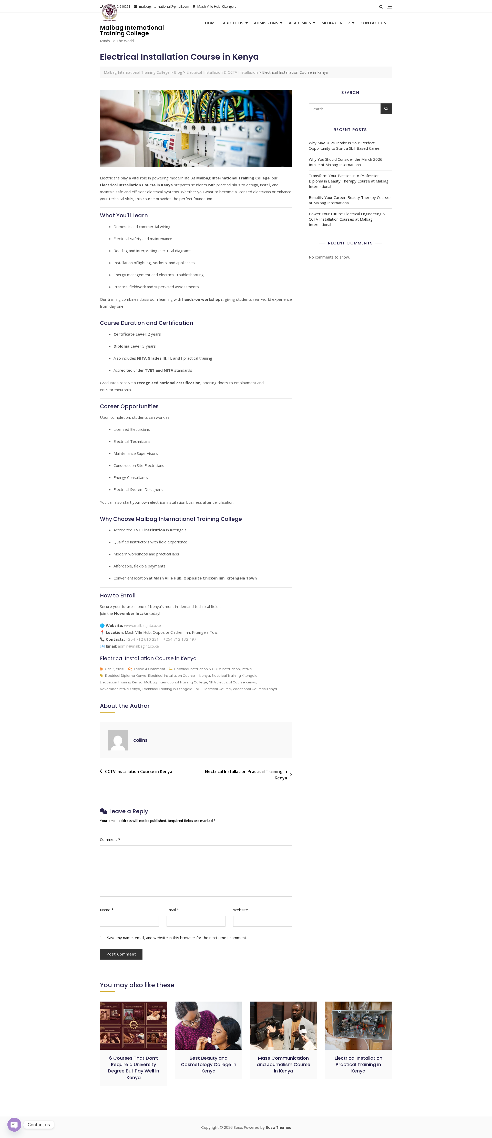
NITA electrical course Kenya (232, 682)
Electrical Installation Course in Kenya (179, 675)
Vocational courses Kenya (255, 688)
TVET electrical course (212, 688)
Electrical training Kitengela (235, 675)
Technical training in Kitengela (167, 688)
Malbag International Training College (132, 30)
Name (107, 909)
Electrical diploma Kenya (125, 675)
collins (140, 740)
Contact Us (373, 22)
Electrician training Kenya (121, 682)
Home (211, 22)
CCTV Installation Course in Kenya (138, 771)
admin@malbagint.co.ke (138, 646)
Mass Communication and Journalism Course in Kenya (283, 1064)
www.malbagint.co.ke (142, 625)
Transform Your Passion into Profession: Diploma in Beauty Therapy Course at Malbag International (348, 181)
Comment (110, 839)
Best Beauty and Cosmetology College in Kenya (208, 1064)
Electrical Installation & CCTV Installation (207, 669)
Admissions (266, 22)
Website (240, 909)
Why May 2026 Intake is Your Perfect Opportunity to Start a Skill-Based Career (345, 145)
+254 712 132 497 (179, 639)
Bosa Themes (278, 1127)
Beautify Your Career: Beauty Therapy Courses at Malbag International (350, 200)
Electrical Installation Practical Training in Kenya (246, 775)
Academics (300, 22)
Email (173, 909)
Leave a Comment (149, 669)
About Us (233, 22)
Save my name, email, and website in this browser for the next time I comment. (177, 937)
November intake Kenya (120, 688)
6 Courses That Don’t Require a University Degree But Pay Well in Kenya (133, 1068)
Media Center (336, 22)
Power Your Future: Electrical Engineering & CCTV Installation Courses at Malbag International (347, 219)
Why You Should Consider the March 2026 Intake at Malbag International (345, 162)
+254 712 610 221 (142, 639)
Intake (247, 669)
